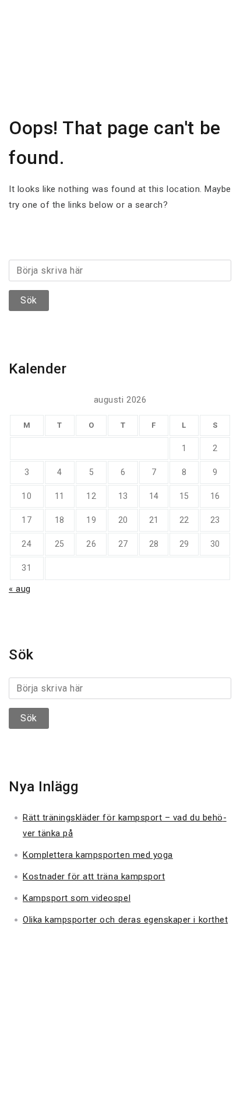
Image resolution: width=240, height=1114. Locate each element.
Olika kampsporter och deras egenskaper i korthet (125, 919)
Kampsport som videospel (76, 898)
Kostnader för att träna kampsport (94, 876)
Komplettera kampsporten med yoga (98, 855)
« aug (20, 589)
